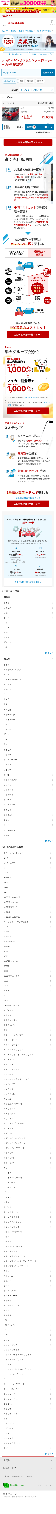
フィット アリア (11, 1345)
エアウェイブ (9, 1109)
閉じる (48, 653)
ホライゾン (8, 1404)
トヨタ (6, 603)
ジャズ (6, 1236)
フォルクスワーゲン (12, 679)
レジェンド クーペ (11, 1443)
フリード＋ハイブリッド (14, 1384)
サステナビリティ (30, 1496)
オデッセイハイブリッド (14, 1148)
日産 (5, 613)
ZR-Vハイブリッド (12, 1005)
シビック (7, 1207)
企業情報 (6, 1476)
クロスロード (9, 1182)
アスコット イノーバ (12, 1069)
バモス (6, 1320)
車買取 (13, 31)
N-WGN (7, 946)
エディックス (9, 1114)
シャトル (7, 1241)
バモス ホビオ (10, 1325)
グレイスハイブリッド (13, 1177)
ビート (6, 1330)
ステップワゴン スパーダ (14, 1256)
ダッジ (6, 734)
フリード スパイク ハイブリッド (17, 1369)
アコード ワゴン (11, 1059)
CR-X (6, 858)
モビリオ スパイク (11, 1414)
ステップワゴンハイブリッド (16, 1266)
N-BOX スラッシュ (12, 907)
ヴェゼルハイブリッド (13, 1104)
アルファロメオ (10, 780)
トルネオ (7, 1315)
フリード (7, 1364)
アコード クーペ (11, 1040)
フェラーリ (8, 790)
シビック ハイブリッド (13, 1222)
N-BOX (7, 892)
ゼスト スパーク (11, 1291)
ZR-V (6, 1000)
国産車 (7, 597)
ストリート (8, 1271)
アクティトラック (11, 1020)
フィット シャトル (11, 1350)
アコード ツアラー (11, 1045)
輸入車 (7, 659)
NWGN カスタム (11, 961)
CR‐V (6, 873)
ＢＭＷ (6, 674)
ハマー (6, 739)
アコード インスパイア (13, 1035)
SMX (6, 986)
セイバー (7, 1281)
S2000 (6, 966)
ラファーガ (8, 1433)
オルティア (8, 1153)
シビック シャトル (11, 1217)
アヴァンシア (9, 1010)
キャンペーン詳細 (30, 397)
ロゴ (5, 1448)
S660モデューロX (11, 976)
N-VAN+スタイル (11, 941)
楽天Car (5, 31)
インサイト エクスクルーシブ (16, 1079)
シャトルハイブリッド (13, 1246)
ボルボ (6, 835)
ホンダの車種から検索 (12, 847)
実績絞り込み (48, 73)
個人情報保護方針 (17, 1476)
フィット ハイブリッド (13, 1359)
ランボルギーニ (10, 804)
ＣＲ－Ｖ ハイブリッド (13, 853)
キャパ (6, 1168)
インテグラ (8, 1089)
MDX (6, 887)
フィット (7, 1340)
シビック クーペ (11, 1212)
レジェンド (8, 1438)
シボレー (7, 729)
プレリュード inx (11, 1399)
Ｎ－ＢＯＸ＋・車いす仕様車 (16, 922)
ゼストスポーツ (10, 1295)
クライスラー (9, 719)
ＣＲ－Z (7, 868)
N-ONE (7, 927)
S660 (6, 971)
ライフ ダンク (10, 1423)
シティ (6, 1202)
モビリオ (7, 1409)
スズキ (6, 637)
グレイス (7, 1173)
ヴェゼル (7, 1099)
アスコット (8, 1064)
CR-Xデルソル (10, 863)
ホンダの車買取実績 (44, 31)
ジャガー (7, 755)
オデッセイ (8, 1133)
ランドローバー (10, 759)
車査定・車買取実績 (26, 31)
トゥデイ (7, 1300)
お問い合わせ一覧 (17, 1496)
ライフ (6, 1418)
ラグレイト (8, 1428)
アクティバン (9, 1025)
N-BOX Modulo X (12, 897)
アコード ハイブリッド (13, 1050)
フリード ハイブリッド (13, 1374)
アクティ (7, 1015)
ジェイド (7, 1197)
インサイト (8, 1074)
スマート (7, 704)
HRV (6, 882)
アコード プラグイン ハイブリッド (18, 1055)
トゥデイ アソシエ (11, 1305)
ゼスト (6, 1286)
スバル (6, 627)
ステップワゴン (10, 1251)
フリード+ (8, 1379)
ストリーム (8, 1276)
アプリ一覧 (6, 1496)
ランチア (7, 799)
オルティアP (9, 1158)
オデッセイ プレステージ (14, 1143)
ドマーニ (7, 1310)
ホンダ (6, 618)
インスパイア (9, 1084)
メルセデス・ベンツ (12, 670)
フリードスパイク (11, 1389)
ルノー (6, 825)
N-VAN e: (8, 936)
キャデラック (9, 714)
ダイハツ (7, 642)
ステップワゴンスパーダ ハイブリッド (20, 1261)
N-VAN (6, 932)
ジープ (6, 724)
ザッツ (6, 1192)
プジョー (7, 820)
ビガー (6, 1335)
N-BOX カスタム (11, 902)
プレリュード (9, 1394)
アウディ (7, 684)
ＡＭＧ (6, 699)
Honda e (7, 877)
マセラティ (8, 795)
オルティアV (9, 1163)
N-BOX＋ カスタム (12, 917)
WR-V (6, 991)
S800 (6, 981)
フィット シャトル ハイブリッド (17, 1354)
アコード (7, 1030)
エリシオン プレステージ (14, 1123)
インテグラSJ (9, 1094)
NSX (5, 956)
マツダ (6, 623)
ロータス (7, 764)
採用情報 (29, 1476)
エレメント (8, 1128)
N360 (6, 951)
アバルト (7, 775)
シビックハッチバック (13, 1232)
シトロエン (8, 815)
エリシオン (8, 1118)
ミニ (5, 694)
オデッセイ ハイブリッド (14, 1138)
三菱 (5, 632)
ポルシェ (7, 689)
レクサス (7, 608)
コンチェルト (9, 1187)
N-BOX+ (7, 912)
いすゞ (6, 647)
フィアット (8, 785)
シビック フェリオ (11, 1227)
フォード (7, 744)
